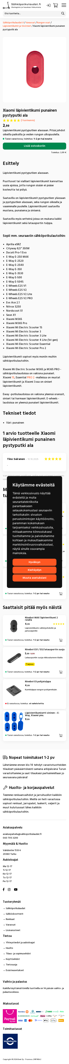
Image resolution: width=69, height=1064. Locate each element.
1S (13, 377)
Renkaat (10, 919)
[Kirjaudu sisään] (48, 5)
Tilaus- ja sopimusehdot (18, 954)
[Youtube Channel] (16, 889)
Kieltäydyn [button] (34, 570)
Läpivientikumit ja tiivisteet (17, 26)
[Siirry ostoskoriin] (56, 5)
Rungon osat (43, 23)
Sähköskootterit (14, 914)
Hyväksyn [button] (34, 562)
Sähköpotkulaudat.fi (13, 23)
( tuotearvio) (28, 120)
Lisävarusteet (13, 930)
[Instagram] (9, 889)
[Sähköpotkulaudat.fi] (22, 5)
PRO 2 (30, 377)
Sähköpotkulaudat (15, 908)
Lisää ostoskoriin (34, 146)
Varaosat (30, 23)
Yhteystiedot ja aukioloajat (20, 943)
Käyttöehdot (13, 959)
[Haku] (62, 14)
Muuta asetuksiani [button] (34, 578)
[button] (61, 594)
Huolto (9, 948)
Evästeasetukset (15, 970)
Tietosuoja (11, 965)
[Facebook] (3, 889)
